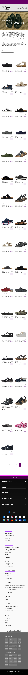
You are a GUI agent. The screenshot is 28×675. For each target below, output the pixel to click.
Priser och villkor (9, 537)
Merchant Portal (9, 624)
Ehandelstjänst (8, 533)
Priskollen (7, 538)
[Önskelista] (23, 7)
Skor (4, 487)
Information (7, 504)
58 (16, 464)
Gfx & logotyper (9, 566)
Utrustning (7, 498)
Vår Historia (8, 564)
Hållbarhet (7, 577)
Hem (2, 20)
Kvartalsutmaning (9, 563)
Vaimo (6, 598)
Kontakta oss (8, 573)
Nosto (6, 599)
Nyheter (7, 575)
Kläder (5, 493)
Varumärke (7, 481)
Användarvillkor (9, 550)
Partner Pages (8, 625)
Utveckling (7, 540)
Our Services (8, 618)
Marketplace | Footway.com (12, 547)
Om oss (7, 561)
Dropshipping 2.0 (9, 535)
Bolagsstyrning (8, 578)
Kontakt (7, 554)
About (6, 620)
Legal (6, 622)
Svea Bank (7, 596)
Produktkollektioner (8, 20)
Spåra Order (8, 552)
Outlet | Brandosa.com (10, 549)
